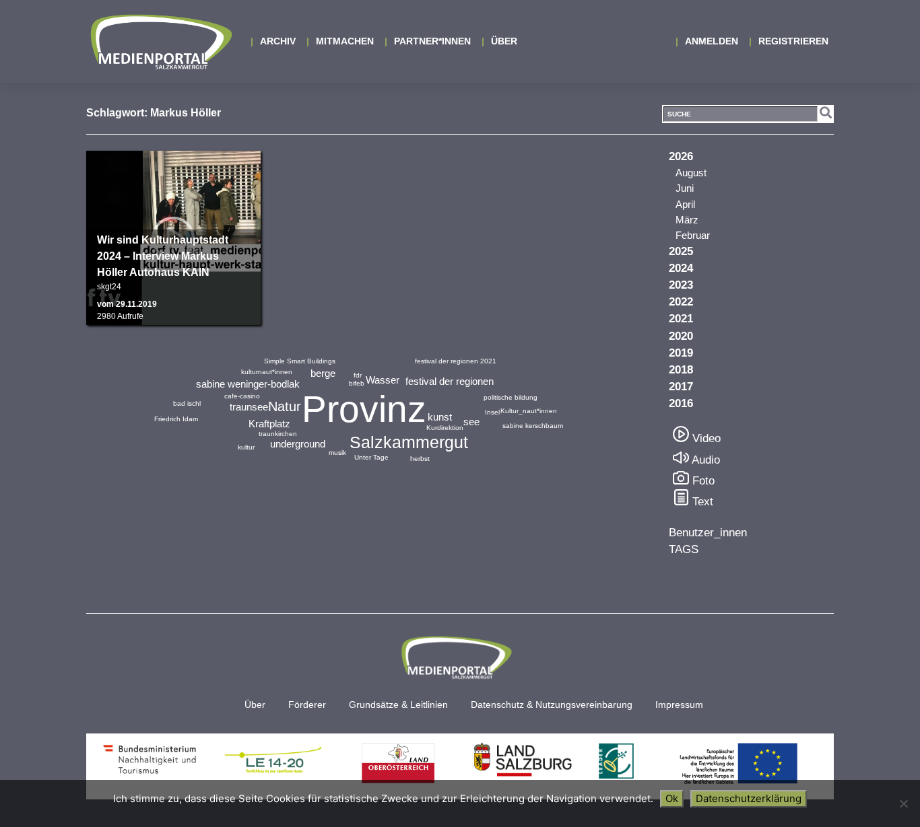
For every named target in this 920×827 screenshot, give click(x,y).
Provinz (364, 409)
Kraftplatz (269, 423)
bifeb (356, 383)
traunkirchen (278, 433)
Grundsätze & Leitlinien (398, 705)
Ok (671, 798)
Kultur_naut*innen (528, 411)
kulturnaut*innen (266, 371)
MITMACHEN (345, 41)
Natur (284, 406)
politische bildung (510, 397)
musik (337, 452)
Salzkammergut (409, 442)
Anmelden (711, 41)
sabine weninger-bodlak (248, 384)
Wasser (382, 380)
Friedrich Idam (176, 419)
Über (504, 41)
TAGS (683, 549)
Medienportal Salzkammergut (160, 41)
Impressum (679, 705)
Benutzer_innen (708, 532)
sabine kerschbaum (532, 425)
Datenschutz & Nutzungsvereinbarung (551, 705)
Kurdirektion (444, 427)
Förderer (307, 705)
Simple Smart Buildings (299, 361)
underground (297, 444)
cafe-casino (242, 396)
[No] (903, 803)
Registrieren (793, 41)
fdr (358, 375)
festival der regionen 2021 (455, 361)
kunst (440, 417)
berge (322, 373)
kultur (246, 447)
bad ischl (187, 403)
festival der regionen (449, 381)
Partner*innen (432, 41)
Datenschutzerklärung (748, 798)
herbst (420, 458)
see (471, 421)
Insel (492, 412)
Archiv (278, 41)
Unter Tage (371, 457)
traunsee (249, 406)
